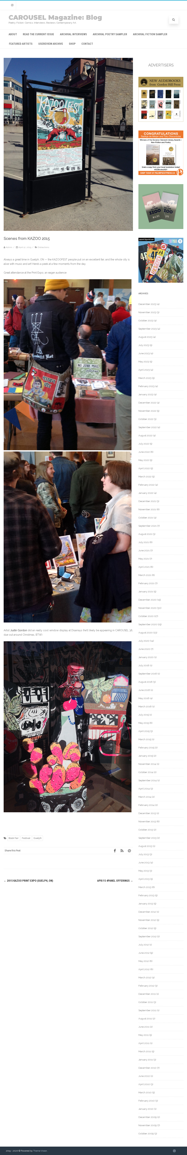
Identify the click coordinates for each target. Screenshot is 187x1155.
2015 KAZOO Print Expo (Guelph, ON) (28, 880)
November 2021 (147, 509)
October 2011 (145, 1002)
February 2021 (146, 583)
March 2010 (145, 1092)
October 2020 (146, 616)
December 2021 (147, 501)
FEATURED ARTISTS (21, 43)
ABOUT (13, 34)
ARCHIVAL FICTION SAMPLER (150, 34)
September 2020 (147, 624)
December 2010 (147, 1067)
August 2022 (145, 435)
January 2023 (145, 394)
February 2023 (146, 386)
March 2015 (144, 739)
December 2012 (147, 911)
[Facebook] (114, 850)
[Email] (129, 850)
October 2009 (146, 1133)
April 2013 (144, 879)
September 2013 (147, 838)
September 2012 (147, 936)
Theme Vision (40, 1151)
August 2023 (145, 337)
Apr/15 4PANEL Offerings (115, 880)
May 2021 (143, 558)
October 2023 (145, 320)
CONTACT (87, 43)
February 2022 (146, 484)
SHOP (72, 43)
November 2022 (147, 411)
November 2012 (147, 920)
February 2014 (146, 805)
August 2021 (145, 534)
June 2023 (144, 353)
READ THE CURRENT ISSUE (38, 34)
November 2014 (147, 764)
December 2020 (147, 599)
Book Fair (14, 838)
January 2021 (145, 591)
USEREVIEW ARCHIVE (50, 43)
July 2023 (143, 345)
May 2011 (143, 1035)
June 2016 (144, 690)
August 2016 (145, 682)
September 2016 (147, 673)
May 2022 (143, 460)
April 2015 (144, 731)
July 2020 (143, 640)
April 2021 (144, 567)
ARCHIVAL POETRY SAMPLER (110, 34)
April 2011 (143, 1043)
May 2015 (143, 723)
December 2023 (147, 304)
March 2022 (144, 476)
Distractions (43, 247)
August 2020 (145, 632)
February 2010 (146, 1100)
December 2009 (147, 1117)
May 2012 (143, 961)
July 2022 (143, 443)
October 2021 (145, 517)
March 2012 (144, 977)
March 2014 (144, 796)
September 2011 (147, 1010)
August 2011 (145, 1018)
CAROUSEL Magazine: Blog (55, 17)
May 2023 (143, 361)
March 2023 (144, 378)
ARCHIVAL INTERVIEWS (73, 34)
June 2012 (144, 953)
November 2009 (147, 1125)
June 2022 (144, 452)
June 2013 (144, 862)
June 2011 (143, 1026)
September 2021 (147, 525)
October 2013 (145, 829)
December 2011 (147, 994)
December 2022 (147, 402)
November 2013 (147, 821)
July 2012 (143, 944)
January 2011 (145, 1059)
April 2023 (144, 369)
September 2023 (147, 328)
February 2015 (146, 747)
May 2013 (143, 870)
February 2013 (146, 895)
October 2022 (145, 419)
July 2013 (143, 854)
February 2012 (146, 985)
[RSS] (122, 850)
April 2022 (144, 468)
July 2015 (143, 714)
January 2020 (146, 657)
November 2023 (147, 312)
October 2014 (145, 772)
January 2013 (145, 903)
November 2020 (147, 608)
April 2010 (144, 1084)
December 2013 (147, 813)
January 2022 (145, 493)
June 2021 (144, 550)
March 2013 (144, 887)
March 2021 (144, 575)
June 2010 (144, 1076)
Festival (26, 838)
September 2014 (147, 780)
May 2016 (143, 698)
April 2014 (144, 788)
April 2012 (144, 969)
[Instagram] (12, 5)
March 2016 (145, 706)
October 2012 (145, 928)
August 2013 (145, 846)
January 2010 (145, 1109)
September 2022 (147, 427)
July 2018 (143, 665)
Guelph (38, 838)
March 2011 (144, 1051)
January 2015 (145, 755)
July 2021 (143, 542)
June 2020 (144, 649)
